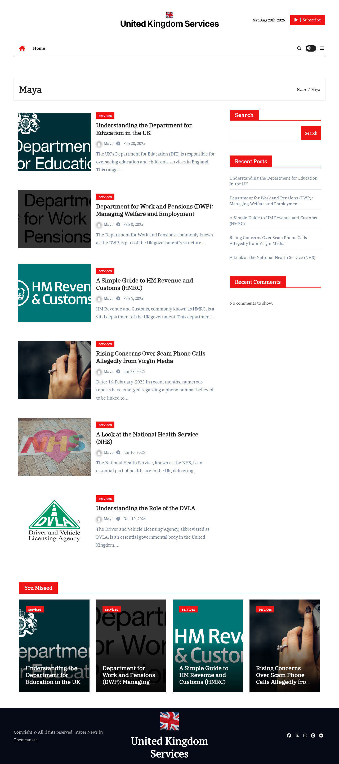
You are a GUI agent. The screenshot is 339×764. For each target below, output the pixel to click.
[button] (322, 48)
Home (39, 48)
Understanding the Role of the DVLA (145, 508)
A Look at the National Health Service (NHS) (147, 438)
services (105, 115)
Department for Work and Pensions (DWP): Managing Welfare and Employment (154, 210)
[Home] (22, 48)
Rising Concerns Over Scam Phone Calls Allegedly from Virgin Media (151, 357)
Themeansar (25, 740)
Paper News (86, 732)
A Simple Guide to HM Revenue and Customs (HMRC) (144, 284)
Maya (109, 143)
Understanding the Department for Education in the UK (144, 128)
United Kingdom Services (169, 24)
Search (244, 114)
